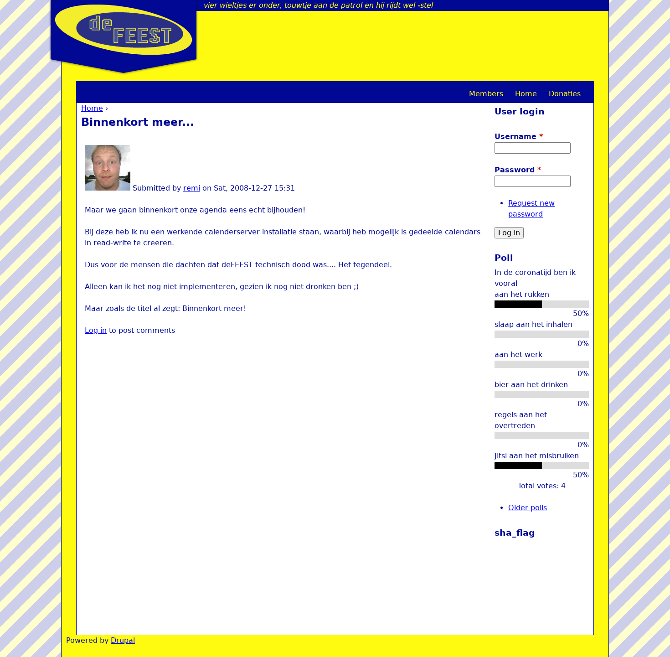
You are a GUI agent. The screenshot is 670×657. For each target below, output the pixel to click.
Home (92, 108)
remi (191, 188)
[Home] (123, 29)
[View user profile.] (107, 188)
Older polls (527, 507)
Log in (96, 330)
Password (518, 170)
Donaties (565, 93)
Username (519, 136)
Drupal (123, 640)
